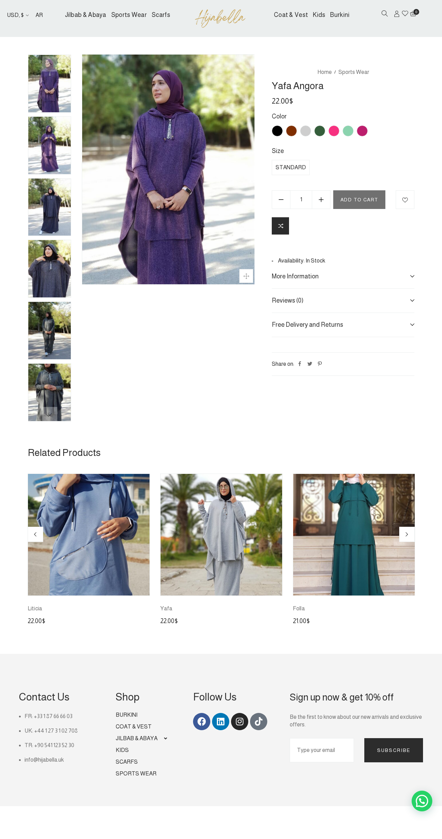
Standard (291, 167)
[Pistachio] (348, 130)
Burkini (339, 14)
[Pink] (333, 130)
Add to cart (359, 199)
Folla (299, 608)
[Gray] (305, 130)
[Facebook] (299, 364)
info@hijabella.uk (44, 760)
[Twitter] (309, 364)
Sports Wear (129, 14)
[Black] (277, 130)
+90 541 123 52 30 (54, 745)
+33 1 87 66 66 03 (53, 716)
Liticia (35, 608)
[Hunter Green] (319, 130)
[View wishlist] (405, 14)
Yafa (166, 608)
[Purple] (362, 130)
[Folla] (354, 534)
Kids (319, 14)
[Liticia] (89, 534)
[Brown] (291, 130)
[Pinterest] (319, 364)
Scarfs (161, 14)
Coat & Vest (291, 14)
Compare (280, 226)
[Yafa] (221, 534)
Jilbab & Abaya (85, 14)
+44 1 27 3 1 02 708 (56, 731)
